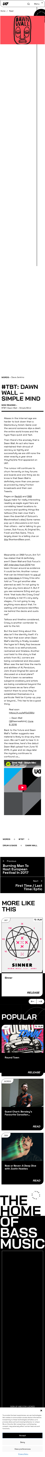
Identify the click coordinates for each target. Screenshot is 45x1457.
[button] (41, 1410)
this (6, 539)
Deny (22, 1442)
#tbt (21, 839)
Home (3, 11)
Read (11, 11)
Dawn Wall (31, 845)
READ (36, 1126)
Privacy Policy (23, 1454)
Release (33, 992)
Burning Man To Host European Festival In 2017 (16, 869)
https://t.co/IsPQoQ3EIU (21, 712)
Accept (22, 1435)
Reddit (18, 496)
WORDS (6, 839)
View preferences (22, 1449)
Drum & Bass (10, 845)
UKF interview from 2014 (17, 564)
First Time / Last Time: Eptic (29, 887)
